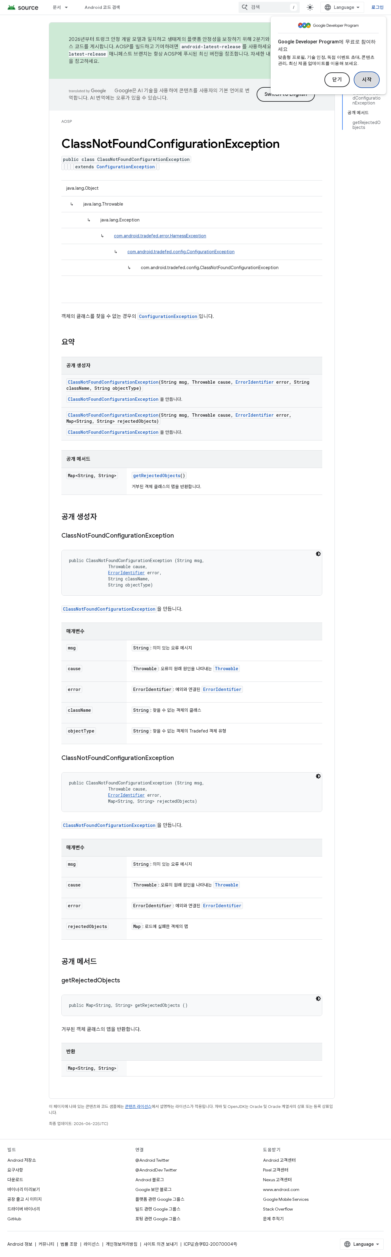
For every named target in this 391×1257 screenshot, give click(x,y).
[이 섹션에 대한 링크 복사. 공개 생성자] (103, 517)
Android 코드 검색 (102, 7)
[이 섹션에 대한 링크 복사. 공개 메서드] (103, 962)
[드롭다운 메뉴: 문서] (69, 7)
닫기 (337, 80)
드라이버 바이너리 (23, 1209)
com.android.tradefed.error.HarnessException (160, 236)
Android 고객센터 (279, 1160)
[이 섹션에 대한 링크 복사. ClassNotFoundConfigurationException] (180, 536)
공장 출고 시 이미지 (24, 1199)
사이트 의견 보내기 (161, 1244)
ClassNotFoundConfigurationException (113, 382)
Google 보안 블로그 (153, 1189)
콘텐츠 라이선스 (138, 1106)
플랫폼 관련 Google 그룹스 (160, 1199)
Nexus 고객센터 (277, 1179)
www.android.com (281, 1189)
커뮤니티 (46, 1244)
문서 (57, 7)
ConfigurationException (126, 167)
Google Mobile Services (286, 1199)
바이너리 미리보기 (23, 1189)
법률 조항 (69, 1244)
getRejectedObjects (156, 475)
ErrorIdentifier (255, 382)
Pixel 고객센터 (275, 1170)
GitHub (14, 1219)
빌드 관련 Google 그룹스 (158, 1209)
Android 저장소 (21, 1160)
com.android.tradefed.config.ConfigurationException (181, 251)
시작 (366, 80)
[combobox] (269, 7)
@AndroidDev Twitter (156, 1170)
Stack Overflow (278, 1209)
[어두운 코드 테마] (318, 553)
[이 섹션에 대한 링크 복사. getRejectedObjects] (126, 981)
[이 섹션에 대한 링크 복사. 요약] (81, 342)
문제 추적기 (273, 1219)
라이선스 (92, 1244)
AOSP (66, 121)
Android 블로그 (149, 1179)
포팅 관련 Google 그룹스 (158, 1219)
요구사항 (15, 1170)
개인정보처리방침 (121, 1244)
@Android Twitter (152, 1160)
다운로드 (15, 1179)
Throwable (226, 668)
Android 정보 (19, 1244)
